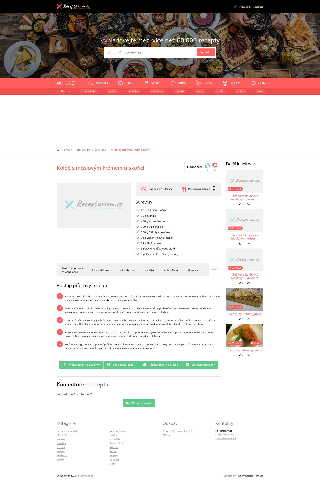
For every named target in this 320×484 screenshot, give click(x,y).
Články (166, 435)
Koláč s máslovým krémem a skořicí (130, 149)
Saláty (60, 459)
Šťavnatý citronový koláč (245, 350)
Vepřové (240, 91)
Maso (260, 91)
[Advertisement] (160, 119)
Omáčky (61, 443)
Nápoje (61, 439)
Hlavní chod (63, 435)
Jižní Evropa (83, 149)
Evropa (68, 149)
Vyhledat (206, 52)
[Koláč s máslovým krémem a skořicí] (94, 205)
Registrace (257, 6)
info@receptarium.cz (227, 434)
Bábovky (180, 91)
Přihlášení (244, 6)
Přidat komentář (141, 403)
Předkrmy (62, 455)
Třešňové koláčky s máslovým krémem (244, 197)
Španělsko (100, 149)
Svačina (112, 91)
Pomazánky (157, 91)
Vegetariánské (88, 91)
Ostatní (61, 447)
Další (215, 269)
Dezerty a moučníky (67, 431)
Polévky (61, 451)
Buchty (200, 91)
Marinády (133, 91)
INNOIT (259, 475)
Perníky (219, 91)
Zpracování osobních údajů (177, 431)
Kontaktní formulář (226, 438)
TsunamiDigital (244, 475)
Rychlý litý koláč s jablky (244, 314)
